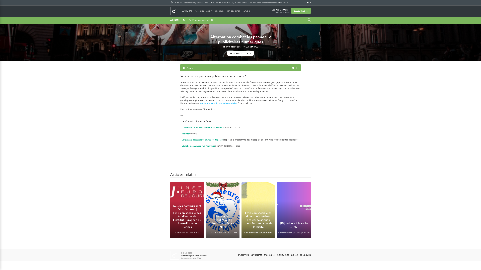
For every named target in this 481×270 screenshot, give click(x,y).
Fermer (307, 3)
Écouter (190, 68)
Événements (282, 255)
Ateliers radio (233, 11)
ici (215, 109)
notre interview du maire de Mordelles (218, 103)
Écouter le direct (301, 11)
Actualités (187, 11)
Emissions (199, 11)
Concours (219, 11)
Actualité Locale (240, 53)
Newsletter (243, 255)
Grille (209, 11)
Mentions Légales (187, 255)
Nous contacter (201, 255)
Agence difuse (195, 258)
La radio (246, 11)
